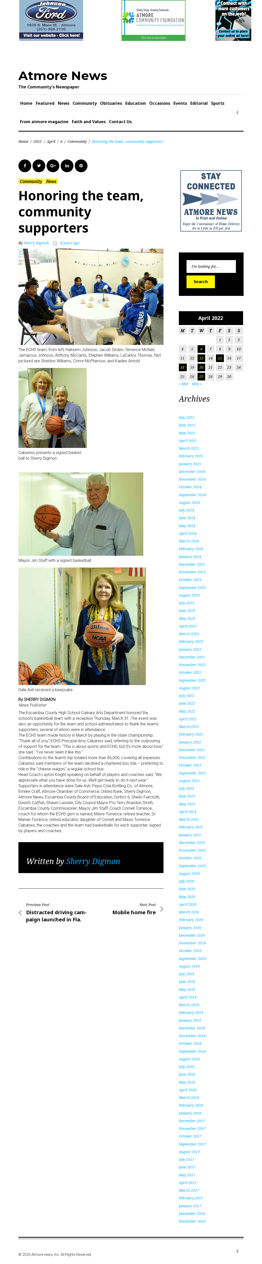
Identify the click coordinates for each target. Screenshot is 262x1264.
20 (201, 367)
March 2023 (189, 633)
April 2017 (187, 1182)
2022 (38, 141)
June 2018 (187, 1074)
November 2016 (192, 1221)
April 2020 (187, 904)
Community (85, 103)
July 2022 (186, 695)
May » (197, 383)
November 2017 (192, 1128)
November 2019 (192, 943)
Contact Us (120, 121)
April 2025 (187, 440)
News (63, 103)
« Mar (184, 383)
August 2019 (189, 966)
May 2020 (187, 896)
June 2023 (187, 610)
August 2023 (189, 595)
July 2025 (186, 417)
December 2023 (192, 564)
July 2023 (186, 602)
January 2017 (190, 1205)
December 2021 (192, 749)
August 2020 (189, 873)
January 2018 (190, 1113)
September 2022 (192, 680)
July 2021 (186, 788)
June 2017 (187, 1167)
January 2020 (190, 927)
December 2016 (192, 1213)
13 (201, 358)
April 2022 (187, 718)
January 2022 (190, 742)
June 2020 (187, 888)
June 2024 (187, 517)
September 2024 (192, 494)
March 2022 (189, 726)
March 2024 (189, 541)
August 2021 (189, 780)
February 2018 (191, 1105)
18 (182, 367)
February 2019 (191, 1012)
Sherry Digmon (36, 242)
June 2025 (187, 425)
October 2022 (190, 672)
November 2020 (192, 850)
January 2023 (190, 649)
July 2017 (186, 1159)
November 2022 (192, 664)
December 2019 (192, 935)
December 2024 (192, 471)
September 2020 (192, 865)
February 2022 (191, 734)
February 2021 (191, 827)
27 (201, 376)
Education (135, 103)
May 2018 (187, 1082)
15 (220, 358)
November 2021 (192, 757)
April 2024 (187, 533)
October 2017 (190, 1136)
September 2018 (192, 1051)
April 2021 (187, 811)
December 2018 (192, 1028)
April (51, 141)
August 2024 (189, 502)
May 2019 (187, 989)
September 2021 (192, 773)
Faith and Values (89, 121)
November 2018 (192, 1035)
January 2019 (190, 1020)
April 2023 (187, 626)
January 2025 (190, 463)
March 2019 (189, 1004)
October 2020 (190, 857)
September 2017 (192, 1144)
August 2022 (189, 688)
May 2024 (187, 525)
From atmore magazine (44, 121)
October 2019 (190, 950)
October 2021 (190, 765)
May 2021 (187, 804)
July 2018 (186, 1066)
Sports (217, 103)
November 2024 (192, 479)
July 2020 (186, 881)
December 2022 (192, 657)
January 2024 (190, 556)
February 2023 (191, 641)
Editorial (199, 103)
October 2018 (190, 1043)
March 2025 (189, 448)
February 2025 (191, 456)
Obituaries (111, 103)
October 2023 (190, 579)
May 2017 (187, 1175)
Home (26, 103)
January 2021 (190, 834)
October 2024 (190, 486)
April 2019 (187, 997)
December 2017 (192, 1120)
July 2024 (186, 510)
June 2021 (187, 796)
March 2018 (189, 1097)
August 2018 (189, 1059)
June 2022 (187, 703)
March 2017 (189, 1190)
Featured (45, 103)
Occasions (159, 103)
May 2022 (187, 711)
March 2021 (189, 819)
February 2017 (191, 1198)
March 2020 (189, 912)
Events (180, 103)
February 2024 (191, 548)
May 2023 (187, 618)
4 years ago (70, 242)
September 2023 (192, 587)
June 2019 (187, 981)
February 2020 (191, 919)
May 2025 (187, 433)
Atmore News (62, 75)
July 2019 (186, 973)
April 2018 (187, 1089)
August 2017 (189, 1151)
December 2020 (192, 842)
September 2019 (192, 958)
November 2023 (192, 572)
